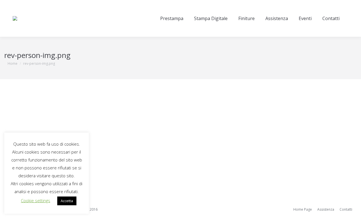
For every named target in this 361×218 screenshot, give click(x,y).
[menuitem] (171, 18)
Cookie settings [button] (35, 200)
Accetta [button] (67, 200)
